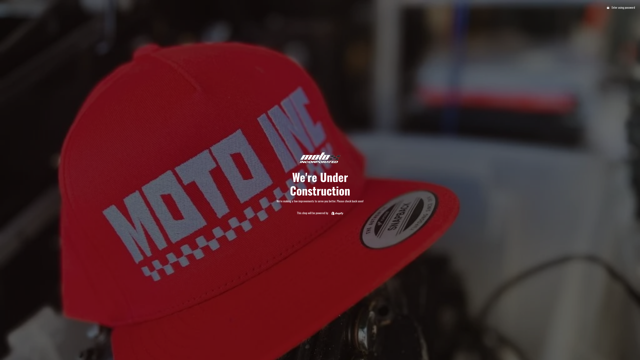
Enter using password (623, 7)
